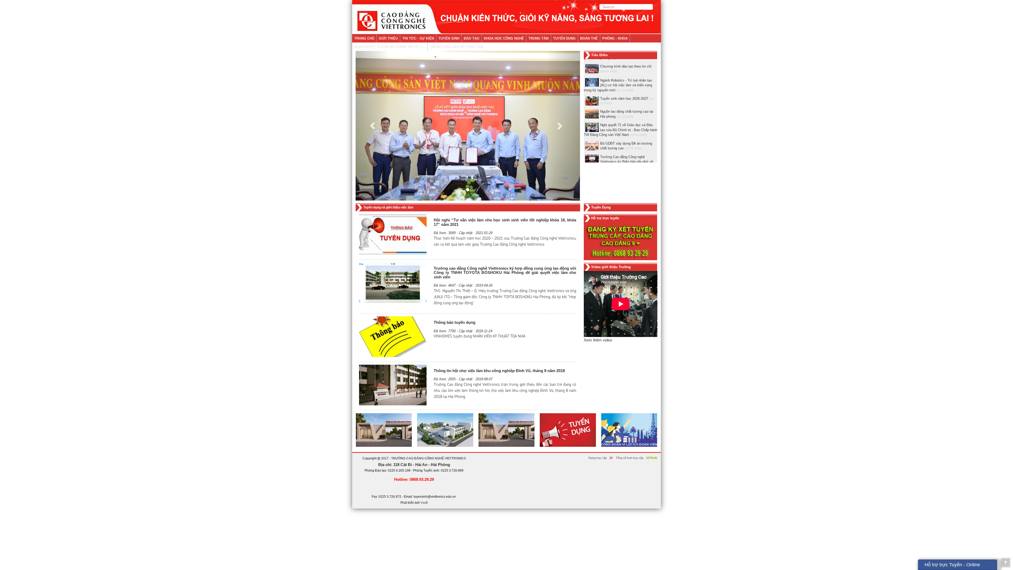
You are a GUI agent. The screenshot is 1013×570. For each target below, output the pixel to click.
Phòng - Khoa (615, 38)
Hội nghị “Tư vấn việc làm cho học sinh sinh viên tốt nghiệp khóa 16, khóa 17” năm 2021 (505, 222)
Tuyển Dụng (564, 38)
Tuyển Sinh (448, 38)
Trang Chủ (364, 38)
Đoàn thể (589, 38)
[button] (372, 126)
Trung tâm (538, 38)
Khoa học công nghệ (504, 38)
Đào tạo (471, 38)
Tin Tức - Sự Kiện (418, 38)
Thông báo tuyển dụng (454, 322)
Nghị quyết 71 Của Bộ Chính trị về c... (389, 47)
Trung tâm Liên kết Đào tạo (457, 47)
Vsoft (424, 503)
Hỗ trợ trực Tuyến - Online (952, 564)
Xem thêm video (598, 340)
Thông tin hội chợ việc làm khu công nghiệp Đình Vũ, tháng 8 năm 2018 (499, 370)
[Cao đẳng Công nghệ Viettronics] (506, 17)
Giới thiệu (388, 38)
